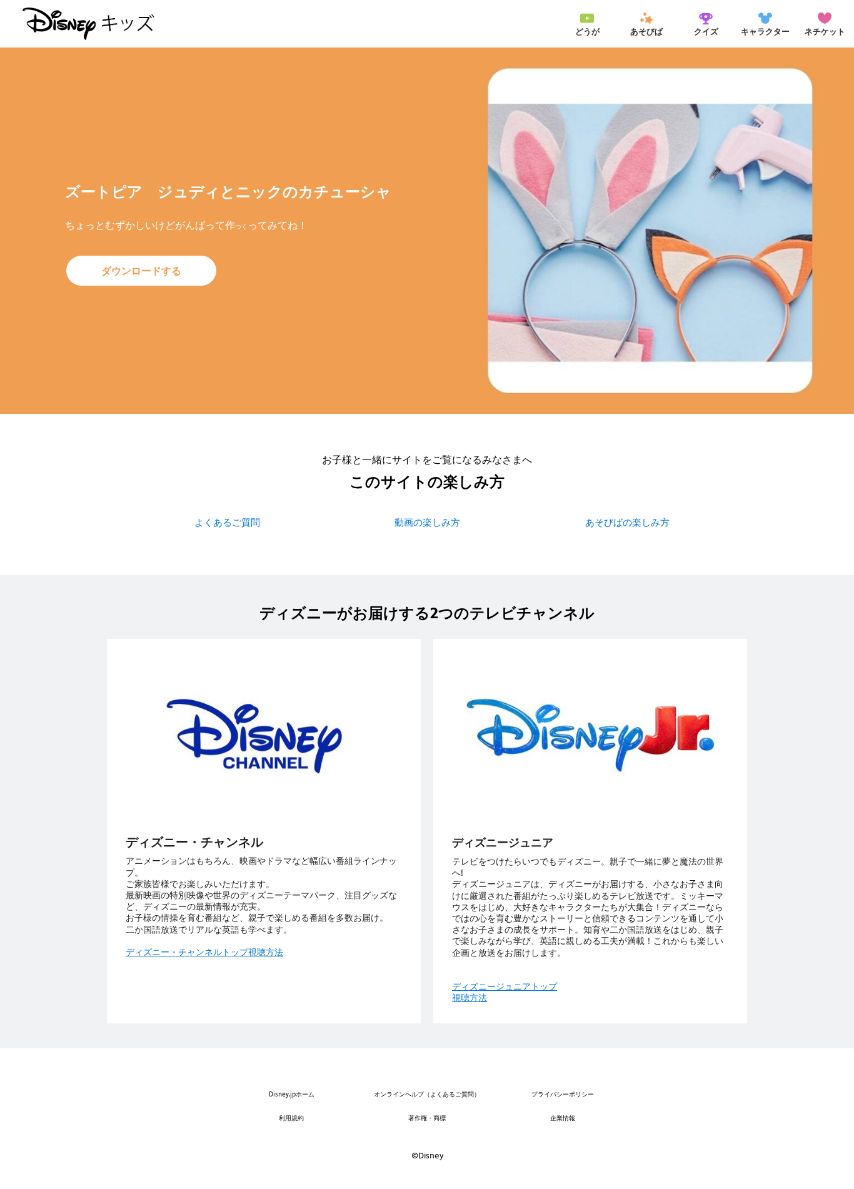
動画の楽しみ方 (427, 522)
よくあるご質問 (227, 522)
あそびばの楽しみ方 (627, 522)
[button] (141, 271)
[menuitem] (587, 24)
